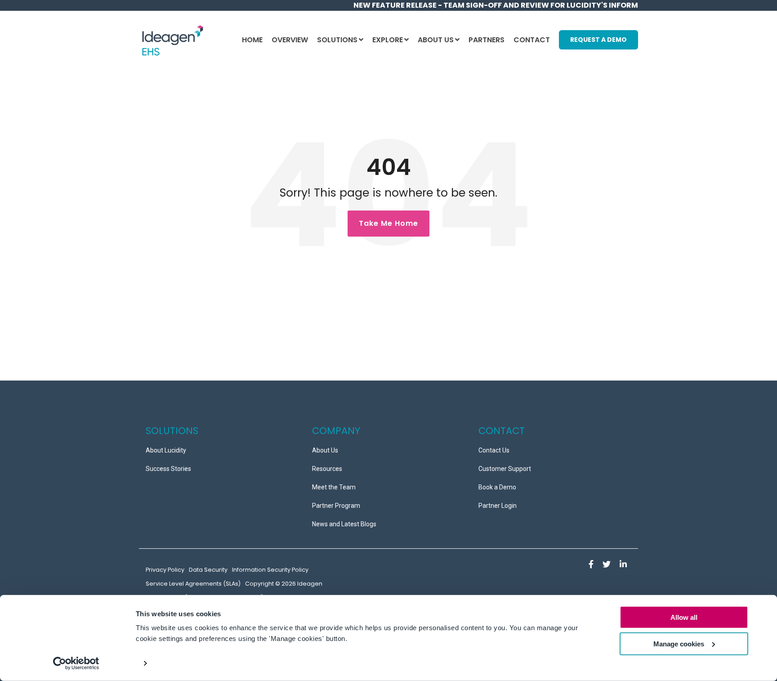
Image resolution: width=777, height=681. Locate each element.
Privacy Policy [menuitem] (165, 569)
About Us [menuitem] (325, 450)
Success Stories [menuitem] (168, 468)
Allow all (683, 617)
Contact (532, 40)
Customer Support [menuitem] (504, 468)
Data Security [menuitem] (208, 569)
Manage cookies (678, 644)
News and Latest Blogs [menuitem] (344, 524)
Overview (290, 40)
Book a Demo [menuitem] (497, 487)
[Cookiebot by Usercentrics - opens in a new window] (76, 663)
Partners (487, 40)
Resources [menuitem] (327, 468)
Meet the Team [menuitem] (334, 487)
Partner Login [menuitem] (497, 505)
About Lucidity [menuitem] (166, 450)
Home (252, 40)
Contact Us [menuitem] (493, 450)
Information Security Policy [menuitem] (270, 569)
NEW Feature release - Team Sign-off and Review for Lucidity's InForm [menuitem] (495, 5)
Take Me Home (388, 223)
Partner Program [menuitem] (336, 505)
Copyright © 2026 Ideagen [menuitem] (283, 583)
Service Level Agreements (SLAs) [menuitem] (193, 583)
